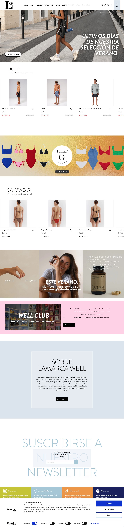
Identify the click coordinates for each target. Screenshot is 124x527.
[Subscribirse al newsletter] (76, 462)
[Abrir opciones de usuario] (105, 5)
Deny (108, 515)
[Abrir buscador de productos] (102, 5)
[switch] (52, 523)
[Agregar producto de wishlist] (33, 108)
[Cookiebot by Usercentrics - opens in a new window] (12, 523)
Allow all (109, 503)
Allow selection (109, 509)
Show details (94, 523)
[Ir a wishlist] (108, 5)
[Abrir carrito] (111, 5)
